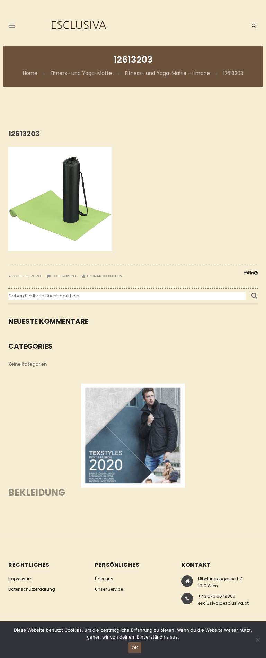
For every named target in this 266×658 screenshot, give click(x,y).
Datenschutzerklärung (31, 589)
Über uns (104, 579)
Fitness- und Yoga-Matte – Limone (167, 73)
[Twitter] (248, 273)
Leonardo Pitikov (104, 276)
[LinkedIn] (252, 273)
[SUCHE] (254, 297)
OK (135, 647)
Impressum (20, 579)
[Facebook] (244, 273)
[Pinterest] (256, 273)
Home (30, 73)
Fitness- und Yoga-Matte (81, 73)
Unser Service (109, 589)
